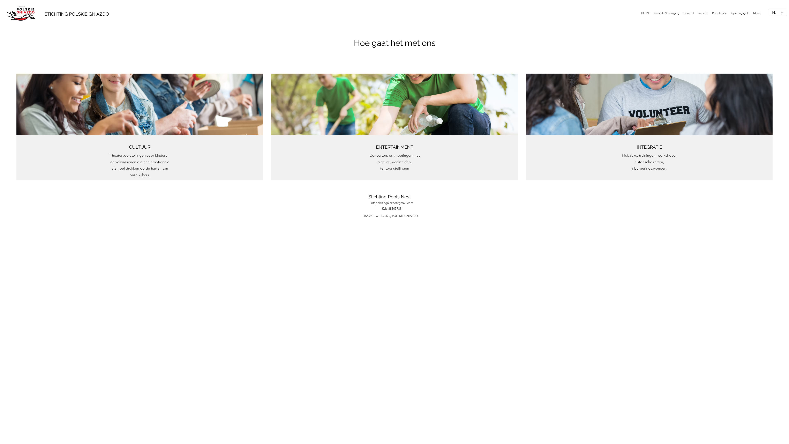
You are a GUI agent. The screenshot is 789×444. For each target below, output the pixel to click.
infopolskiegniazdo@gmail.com (391, 203)
